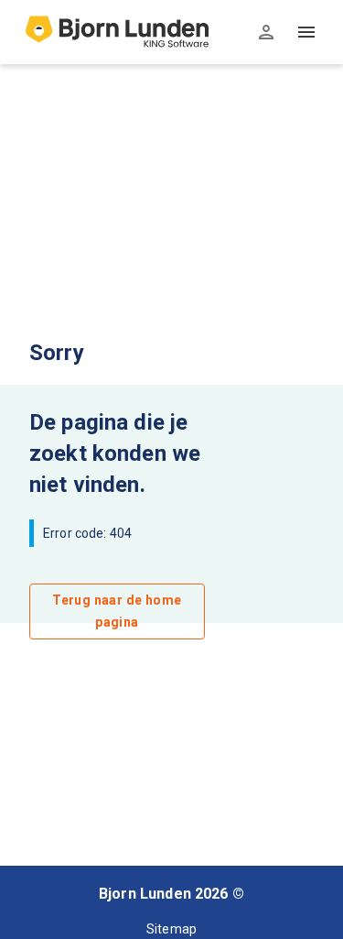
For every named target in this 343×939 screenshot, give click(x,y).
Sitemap (171, 929)
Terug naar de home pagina (116, 611)
